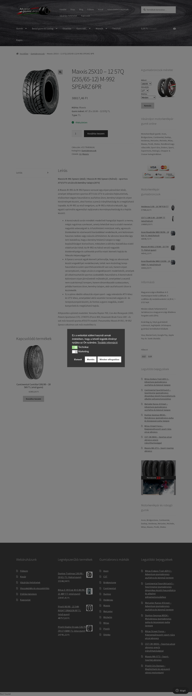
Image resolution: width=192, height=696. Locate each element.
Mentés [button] (90, 359)
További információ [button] (108, 342)
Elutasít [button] (78, 359)
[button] (75, 347)
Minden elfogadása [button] (109, 359)
